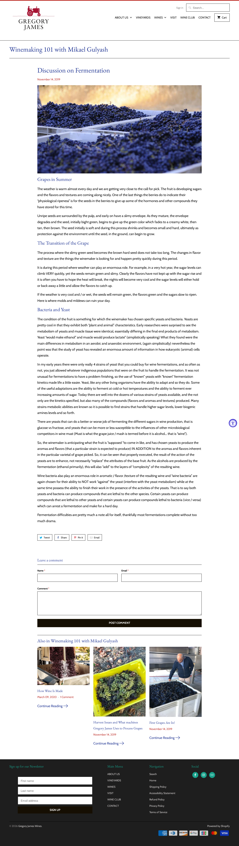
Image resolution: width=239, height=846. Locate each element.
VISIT (173, 17)
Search (153, 774)
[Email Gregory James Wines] (212, 775)
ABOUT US (122, 17)
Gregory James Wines (30, 826)
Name (41, 570)
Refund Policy (156, 799)
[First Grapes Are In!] (175, 682)
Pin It (80, 537)
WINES (158, 17)
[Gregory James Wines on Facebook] (195, 775)
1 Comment (67, 697)
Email (97, 537)
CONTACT (204, 17)
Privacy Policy (156, 806)
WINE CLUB (187, 17)
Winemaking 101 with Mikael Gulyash (58, 49)
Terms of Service (158, 812)
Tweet (47, 537)
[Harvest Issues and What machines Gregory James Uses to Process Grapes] (119, 681)
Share (64, 537)
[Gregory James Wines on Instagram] (204, 775)
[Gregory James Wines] (33, 21)
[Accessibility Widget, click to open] (233, 423)
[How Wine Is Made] (63, 666)
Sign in (179, 7)
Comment (43, 588)
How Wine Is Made (50, 691)
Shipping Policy (157, 786)
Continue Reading (50, 706)
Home (152, 780)
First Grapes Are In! (162, 722)
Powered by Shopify (218, 826)
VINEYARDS (143, 17)
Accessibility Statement (162, 793)
